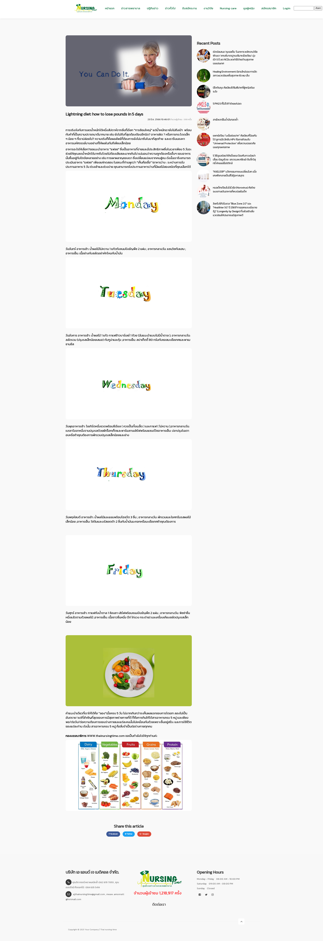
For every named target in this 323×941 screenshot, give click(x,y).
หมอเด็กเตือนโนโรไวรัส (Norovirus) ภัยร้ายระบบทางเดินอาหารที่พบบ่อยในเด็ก (234, 189)
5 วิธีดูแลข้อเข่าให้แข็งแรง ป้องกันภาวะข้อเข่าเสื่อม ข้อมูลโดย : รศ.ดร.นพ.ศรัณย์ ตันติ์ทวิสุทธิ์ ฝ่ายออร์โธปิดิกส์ (234, 159)
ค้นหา (318, 8)
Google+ (145, 834)
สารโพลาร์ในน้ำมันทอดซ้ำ (225, 119)
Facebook (114, 834)
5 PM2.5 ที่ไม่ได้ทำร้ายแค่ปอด (227, 103)
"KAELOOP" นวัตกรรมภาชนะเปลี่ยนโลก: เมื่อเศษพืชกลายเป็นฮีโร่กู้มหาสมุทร (234, 173)
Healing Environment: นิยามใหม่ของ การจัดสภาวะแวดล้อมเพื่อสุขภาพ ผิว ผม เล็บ (235, 73)
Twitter (129, 834)
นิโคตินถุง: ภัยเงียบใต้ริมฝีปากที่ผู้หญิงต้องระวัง (233, 89)
